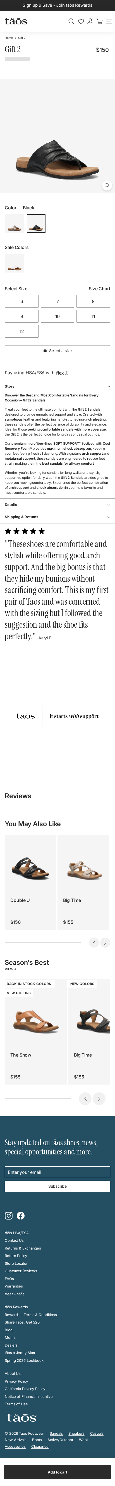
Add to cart (57, 1472)
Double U (20, 900)
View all (12, 969)
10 (57, 316)
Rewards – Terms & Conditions (31, 1314)
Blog (9, 1330)
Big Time (72, 900)
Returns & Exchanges (23, 1248)
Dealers (11, 1345)
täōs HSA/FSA (17, 1233)
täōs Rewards (16, 1307)
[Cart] (99, 21)
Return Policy (16, 1255)
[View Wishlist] (81, 22)
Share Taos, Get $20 (22, 1322)
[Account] (90, 21)
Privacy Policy (16, 1381)
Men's (10, 1337)
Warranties (14, 1286)
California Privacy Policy (25, 1388)
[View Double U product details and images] (30, 860)
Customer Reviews (21, 1271)
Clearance (40, 1446)
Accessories (15, 1446)
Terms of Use (16, 1404)
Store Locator (16, 1263)
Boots (37, 1439)
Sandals (56, 1433)
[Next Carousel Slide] (105, 943)
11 (93, 316)
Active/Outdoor (60, 1439)
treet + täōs (15, 1294)
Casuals (97, 1433)
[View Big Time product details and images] (83, 860)
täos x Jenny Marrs (21, 1352)
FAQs (9, 1278)
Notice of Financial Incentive (29, 1396)
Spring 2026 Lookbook (24, 1360)
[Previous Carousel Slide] (94, 943)
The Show (20, 1055)
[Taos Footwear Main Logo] (16, 21)
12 (22, 331)
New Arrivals (16, 1439)
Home (9, 37)
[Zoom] (107, 185)
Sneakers (76, 1433)
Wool (83, 1439)
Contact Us (14, 1240)
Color (19, 207)
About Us (13, 1373)
